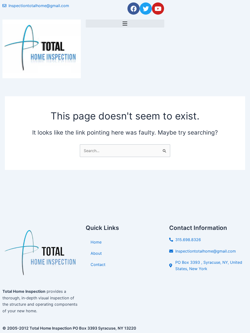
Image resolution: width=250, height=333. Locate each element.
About (96, 253)
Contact (98, 264)
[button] (125, 24)
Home (96, 242)
